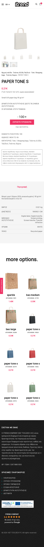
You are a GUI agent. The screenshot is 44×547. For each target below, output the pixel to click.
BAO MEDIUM (33, 295)
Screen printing (36, 218)
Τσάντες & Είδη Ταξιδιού (21, 72)
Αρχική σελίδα (7, 72)
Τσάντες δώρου (11, 75)
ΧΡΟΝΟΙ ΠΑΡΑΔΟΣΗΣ (12, 484)
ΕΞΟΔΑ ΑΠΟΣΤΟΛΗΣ (11, 487)
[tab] (22, 187)
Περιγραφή (22, 187)
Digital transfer (36, 216)
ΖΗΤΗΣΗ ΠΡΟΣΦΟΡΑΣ (12, 481)
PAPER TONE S (33, 329)
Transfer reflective (38, 221)
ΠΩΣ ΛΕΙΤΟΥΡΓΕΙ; (22, 127)
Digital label (25, 216)
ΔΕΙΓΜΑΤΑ (8, 493)
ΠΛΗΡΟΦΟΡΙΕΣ (10, 478)
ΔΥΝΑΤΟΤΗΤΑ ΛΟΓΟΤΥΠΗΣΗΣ (15, 490)
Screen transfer (29, 220)
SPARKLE (11, 295)
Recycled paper (36, 231)
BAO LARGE (11, 329)
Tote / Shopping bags (20, 141)
